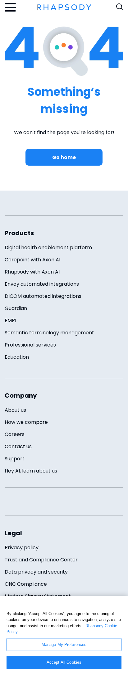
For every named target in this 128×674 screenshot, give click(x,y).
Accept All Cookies (64, 662)
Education (17, 357)
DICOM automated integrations (43, 296)
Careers (15, 434)
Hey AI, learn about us (31, 470)
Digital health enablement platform (48, 247)
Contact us (18, 446)
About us (15, 410)
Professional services (30, 344)
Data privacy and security (36, 571)
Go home (64, 157)
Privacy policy (22, 547)
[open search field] (119, 7)
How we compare (26, 422)
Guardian (16, 308)
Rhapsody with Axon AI (32, 271)
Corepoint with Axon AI (32, 259)
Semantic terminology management (49, 332)
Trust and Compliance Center (41, 559)
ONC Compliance (26, 584)
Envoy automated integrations (42, 284)
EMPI (10, 320)
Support (15, 458)
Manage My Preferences (64, 644)
